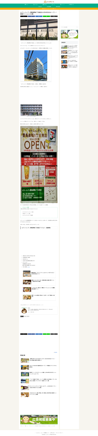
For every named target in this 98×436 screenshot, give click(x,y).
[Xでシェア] (23, 16)
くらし (22, 316)
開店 (28, 316)
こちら (28, 266)
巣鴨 (25, 316)
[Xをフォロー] (28, 312)
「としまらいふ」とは (38, 432)
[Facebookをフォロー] (30, 312)
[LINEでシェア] (46, 16)
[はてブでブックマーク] (39, 16)
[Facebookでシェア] (31, 16)
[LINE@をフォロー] (33, 312)
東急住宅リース (37, 81)
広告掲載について (46, 432)
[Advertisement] (39, 96)
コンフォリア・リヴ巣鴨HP (32, 116)
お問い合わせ (52, 432)
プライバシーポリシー (59, 432)
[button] (54, 16)
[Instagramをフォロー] (31, 312)
